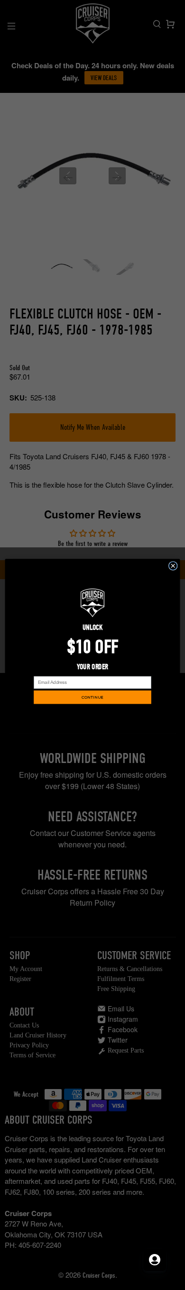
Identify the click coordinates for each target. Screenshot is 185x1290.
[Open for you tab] (154, 1259)
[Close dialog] (173, 566)
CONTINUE (92, 697)
